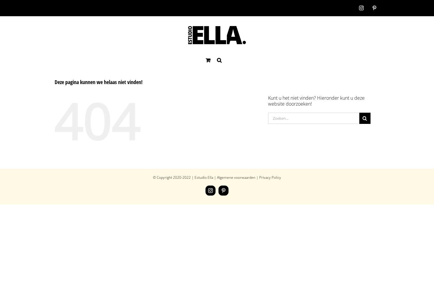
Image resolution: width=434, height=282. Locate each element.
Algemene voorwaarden (236, 177)
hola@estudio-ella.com (100, 7)
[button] (219, 60)
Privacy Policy (270, 177)
